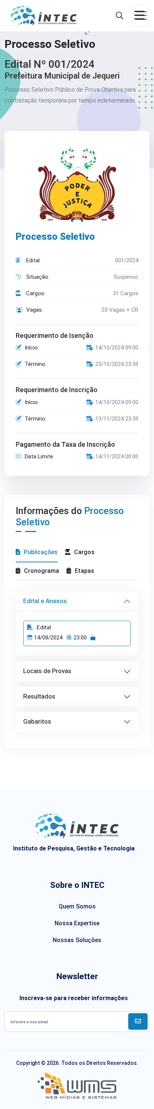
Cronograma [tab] (41, 570)
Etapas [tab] (84, 570)
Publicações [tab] (41, 552)
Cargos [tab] (84, 552)
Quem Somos (77, 906)
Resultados (39, 696)
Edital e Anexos (45, 601)
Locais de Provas (47, 671)
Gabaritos (37, 721)
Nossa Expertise (77, 923)
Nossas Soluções (77, 940)
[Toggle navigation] (141, 16)
